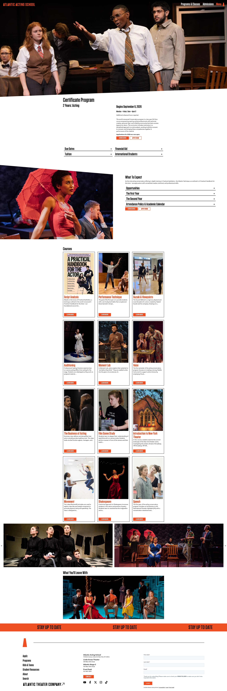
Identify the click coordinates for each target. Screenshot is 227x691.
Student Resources (31, 669)
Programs (27, 660)
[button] (2, 546)
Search (26, 678)
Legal (167, 687)
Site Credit (171, 687)
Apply (25, 656)
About (25, 674)
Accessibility (162, 687)
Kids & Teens (28, 665)
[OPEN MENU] (223, 4)
